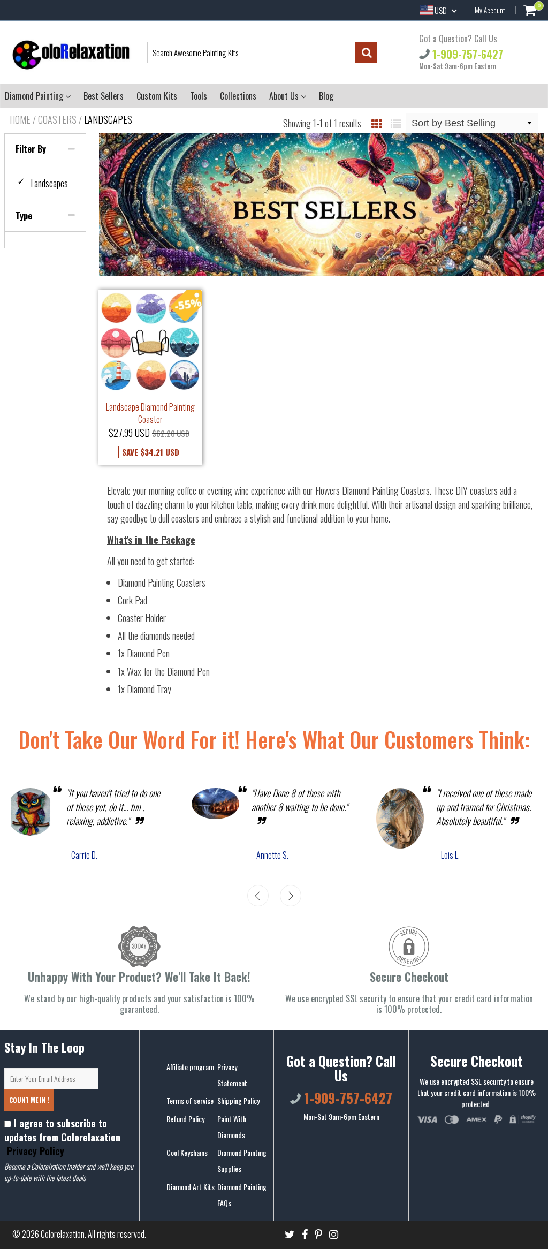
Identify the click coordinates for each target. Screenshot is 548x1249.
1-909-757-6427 (466, 54)
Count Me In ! (29, 1099)
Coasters (57, 119)
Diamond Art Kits (190, 1186)
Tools (198, 95)
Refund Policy (185, 1118)
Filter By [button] (31, 148)
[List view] (396, 123)
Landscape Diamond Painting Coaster (150, 413)
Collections (238, 95)
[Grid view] (376, 123)
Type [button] (24, 215)
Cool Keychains (187, 1152)
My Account (490, 10)
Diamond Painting (35, 95)
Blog (326, 95)
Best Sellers (103, 95)
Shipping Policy (238, 1100)
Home (20, 119)
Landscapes (42, 183)
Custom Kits (156, 95)
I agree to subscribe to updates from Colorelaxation (62, 1137)
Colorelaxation (63, 1234)
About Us (285, 95)
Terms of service (190, 1100)
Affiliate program (190, 1066)
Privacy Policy (34, 1151)
